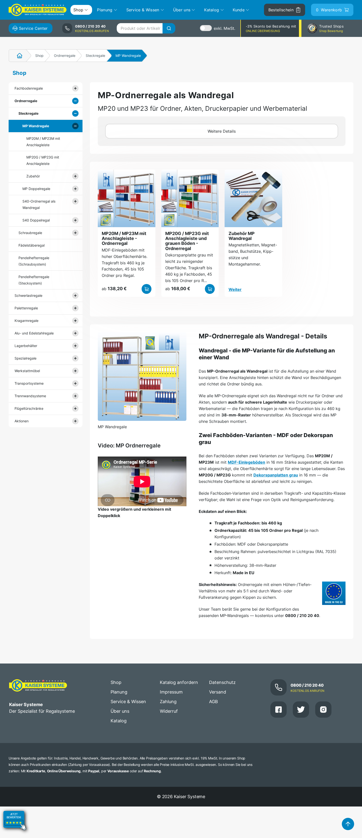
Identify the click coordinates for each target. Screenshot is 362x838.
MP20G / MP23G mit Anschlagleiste (42, 160)
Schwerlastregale (28, 295)
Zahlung (168, 701)
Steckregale (95, 55)
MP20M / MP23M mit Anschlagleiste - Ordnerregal (124, 238)
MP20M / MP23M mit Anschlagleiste (43, 141)
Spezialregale (25, 358)
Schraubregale (30, 233)
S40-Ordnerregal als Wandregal (38, 204)
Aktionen (22, 421)
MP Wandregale (35, 126)
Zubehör (33, 176)
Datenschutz (222, 682)
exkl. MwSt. (224, 28)
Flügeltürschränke (29, 408)
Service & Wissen (128, 701)
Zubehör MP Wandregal (242, 236)
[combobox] (146, 28)
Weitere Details (222, 131)
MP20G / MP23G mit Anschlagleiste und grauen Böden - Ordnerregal (187, 241)
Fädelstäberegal (31, 245)
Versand (217, 692)
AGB (213, 701)
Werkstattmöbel (27, 371)
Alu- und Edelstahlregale (34, 333)
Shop (39, 55)
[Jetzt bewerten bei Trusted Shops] (15, 834)
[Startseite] (17, 55)
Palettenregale (26, 308)
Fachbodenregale (29, 88)
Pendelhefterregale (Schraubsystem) (33, 261)
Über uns (120, 711)
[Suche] (169, 28)
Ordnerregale (64, 55)
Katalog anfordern (179, 682)
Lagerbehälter (26, 346)
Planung (119, 692)
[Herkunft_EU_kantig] (334, 593)
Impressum (171, 692)
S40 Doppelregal (36, 220)
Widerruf (169, 711)
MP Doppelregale (36, 189)
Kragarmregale (26, 320)
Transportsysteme (29, 383)
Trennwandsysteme (30, 396)
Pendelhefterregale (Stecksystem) (33, 280)
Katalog (119, 720)
